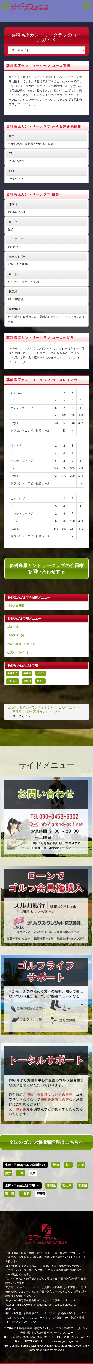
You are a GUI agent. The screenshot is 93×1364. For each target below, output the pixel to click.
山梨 (21, 1173)
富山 (68, 1165)
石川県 (82, 1185)
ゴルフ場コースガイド (21, 644)
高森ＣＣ (12, 673)
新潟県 (51, 1185)
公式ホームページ (18, 652)
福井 (8, 1173)
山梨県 (25, 1193)
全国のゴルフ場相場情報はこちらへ (46, 1142)
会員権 (27, 673)
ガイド (41, 673)
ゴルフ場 (12, 626)
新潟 (56, 1165)
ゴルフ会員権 (15, 605)
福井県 (9, 1193)
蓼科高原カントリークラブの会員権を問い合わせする (46, 568)
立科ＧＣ (12, 680)
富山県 (66, 1185)
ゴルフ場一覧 (15, 635)
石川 (81, 1165)
